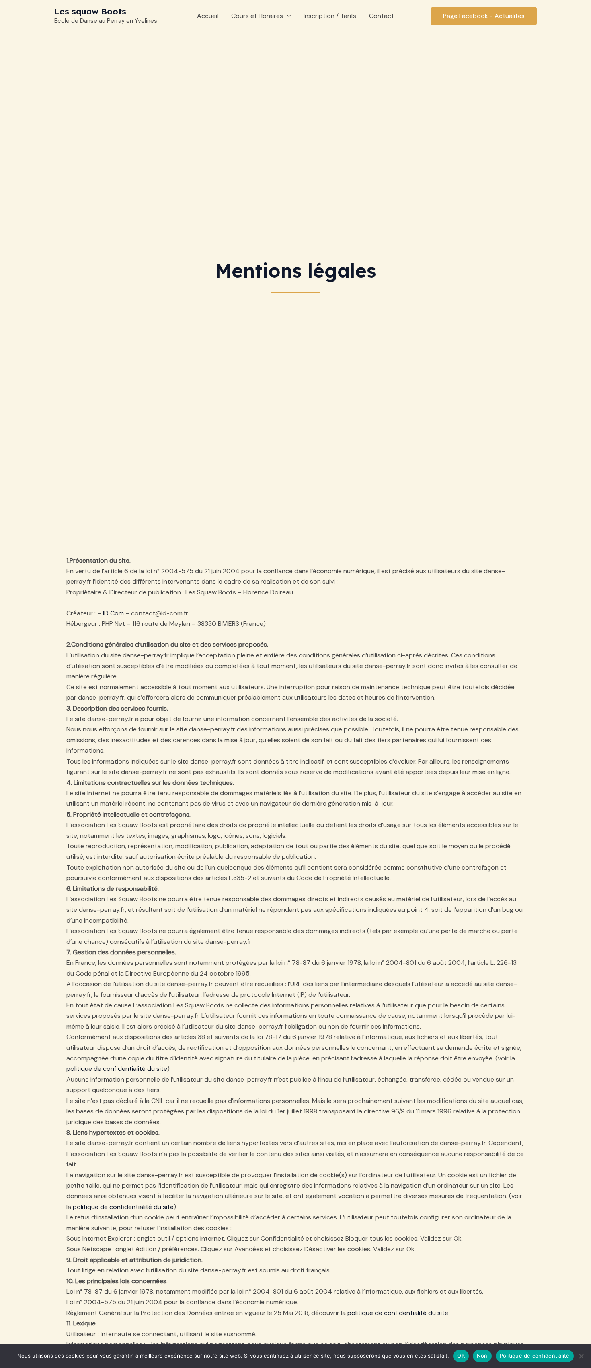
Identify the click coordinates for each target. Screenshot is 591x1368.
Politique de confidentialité (535, 1355)
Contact (381, 16)
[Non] (581, 1356)
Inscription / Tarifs (330, 16)
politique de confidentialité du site (116, 1068)
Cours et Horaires (257, 16)
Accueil (207, 16)
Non (482, 1355)
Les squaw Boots (90, 11)
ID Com (113, 613)
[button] (287, 16)
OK (461, 1355)
